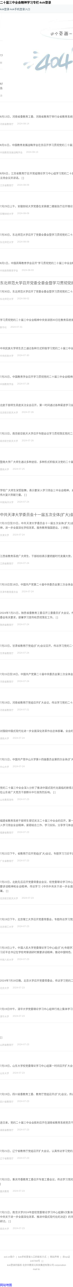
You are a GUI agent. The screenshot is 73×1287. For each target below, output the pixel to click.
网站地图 (6, 1285)
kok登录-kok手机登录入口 (15, 9)
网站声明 (54, 1257)
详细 (65, 527)
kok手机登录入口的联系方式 (32, 1257)
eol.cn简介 (9, 1257)
